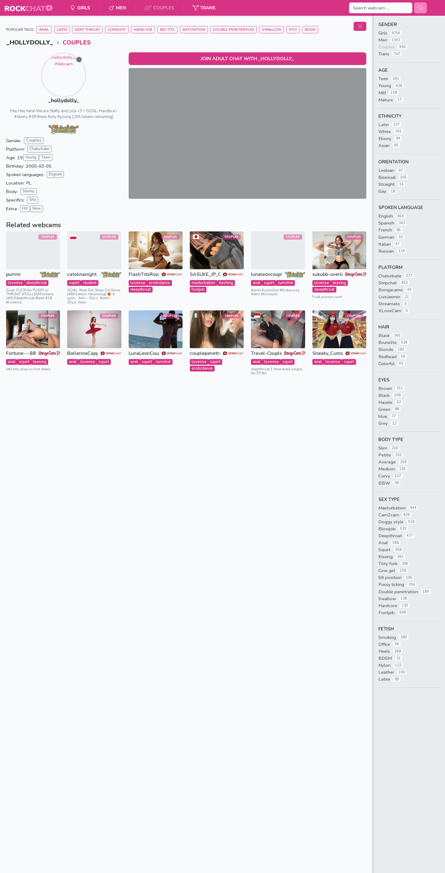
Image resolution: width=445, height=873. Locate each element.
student (90, 283)
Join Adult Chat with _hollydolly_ (247, 58)
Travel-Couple (266, 353)
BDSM (310, 29)
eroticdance (159, 283)
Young (30, 157)
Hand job (143, 29)
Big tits (167, 29)
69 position (194, 29)
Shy (32, 199)
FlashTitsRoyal (144, 274)
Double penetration (233, 29)
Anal (44, 29)
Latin (62, 29)
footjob (198, 289)
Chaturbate (39, 149)
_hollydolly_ (63, 100)
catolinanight (82, 274)
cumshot (285, 283)
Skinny (28, 191)
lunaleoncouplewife (266, 274)
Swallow (271, 29)
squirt (74, 283)
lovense (15, 283)
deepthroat (36, 283)
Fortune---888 (21, 353)
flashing (226, 283)
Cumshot (117, 29)
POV (293, 29)
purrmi (13, 274)
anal (256, 283)
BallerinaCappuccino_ (82, 353)
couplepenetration (205, 353)
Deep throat (87, 29)
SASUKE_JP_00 (205, 274)
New (36, 208)
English (55, 174)
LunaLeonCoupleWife (144, 353)
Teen (45, 157)
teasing (339, 283)
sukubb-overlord (327, 274)
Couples (77, 42)
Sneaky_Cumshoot (327, 353)
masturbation (203, 283)
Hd (25, 208)
